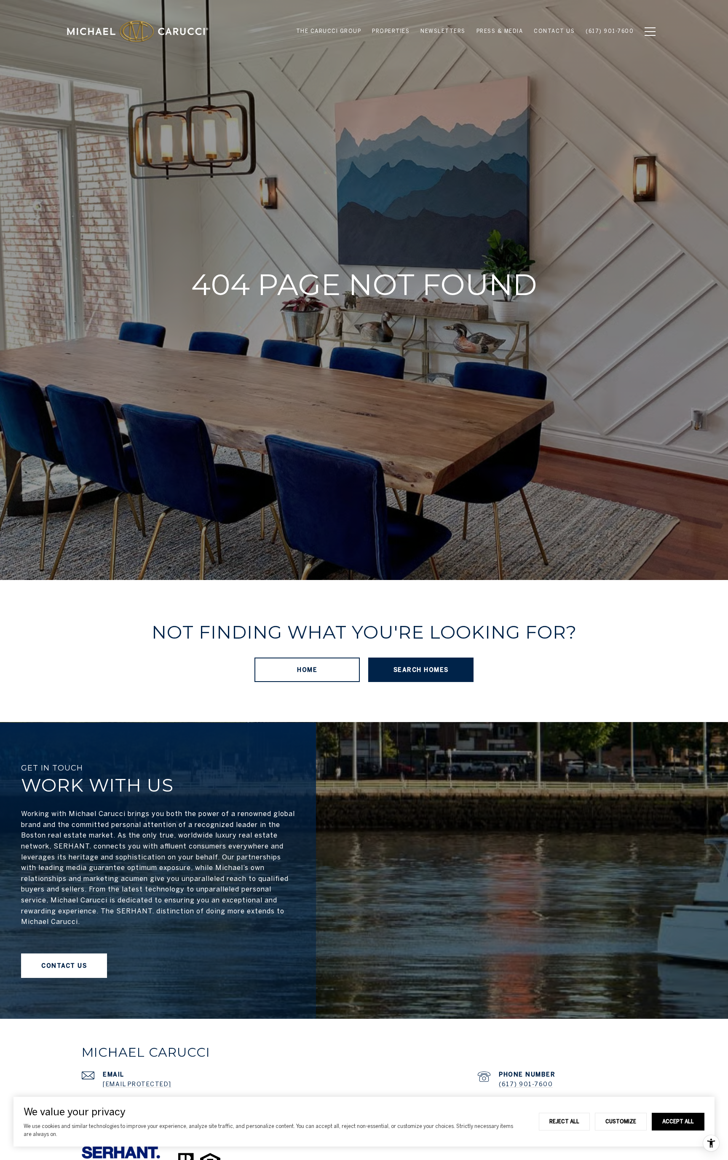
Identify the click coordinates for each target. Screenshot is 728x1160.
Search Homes (421, 669)
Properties (391, 31)
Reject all (564, 1121)
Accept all (678, 1121)
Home (307, 669)
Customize (620, 1121)
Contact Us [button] (64, 965)
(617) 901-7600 (526, 1084)
